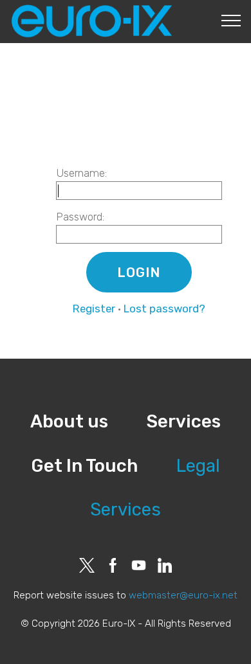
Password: (80, 216)
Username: (81, 172)
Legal (198, 465)
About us (69, 421)
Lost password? (164, 308)
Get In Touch (84, 465)
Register (94, 308)
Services (183, 421)
